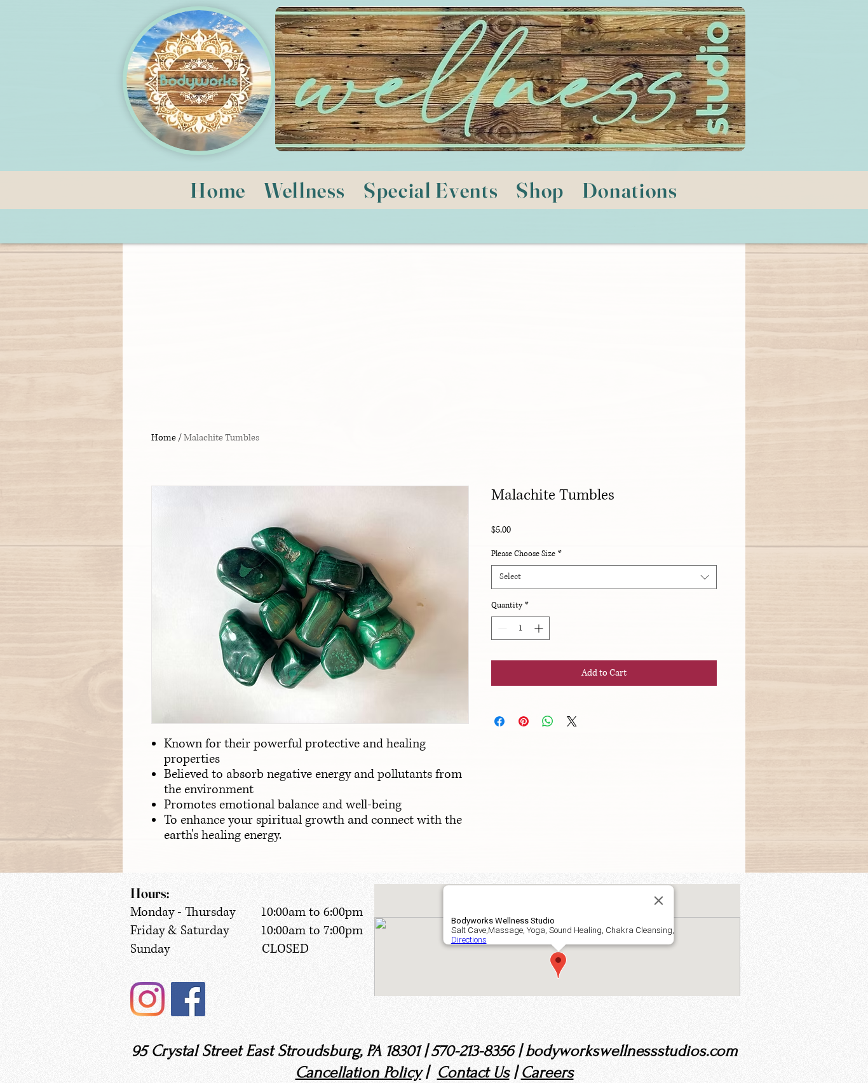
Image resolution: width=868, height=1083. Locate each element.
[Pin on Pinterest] (523, 721)
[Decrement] (501, 628)
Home (163, 438)
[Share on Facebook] (499, 721)
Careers (547, 1072)
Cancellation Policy (358, 1072)
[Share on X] (572, 721)
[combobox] (604, 577)
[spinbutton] (520, 628)
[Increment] (540, 628)
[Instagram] (147, 999)
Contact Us (473, 1072)
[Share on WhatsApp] (547, 721)
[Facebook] (188, 999)
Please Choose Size (526, 553)
